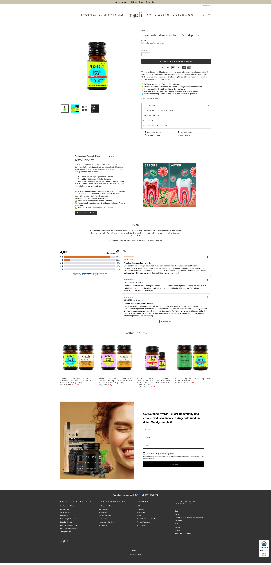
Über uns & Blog (183, 15)
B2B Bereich (179, 530)
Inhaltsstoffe (151, 115)
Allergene (149, 121)
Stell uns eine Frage (155, 126)
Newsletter (178, 520)
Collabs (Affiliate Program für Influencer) (189, 517)
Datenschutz (141, 512)
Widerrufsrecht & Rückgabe (146, 519)
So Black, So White (67, 506)
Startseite (144, 31)
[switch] (264, 554)
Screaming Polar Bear (68, 519)
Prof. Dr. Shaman (66, 522)
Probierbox (88, 15)
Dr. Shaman (64, 509)
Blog (176, 511)
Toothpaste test (65, 531)
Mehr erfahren (85, 213)
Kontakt (177, 527)
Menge (145, 50)
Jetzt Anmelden (174, 464)
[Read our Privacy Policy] (203, 456)
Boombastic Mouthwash (68, 525)
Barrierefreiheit (142, 525)
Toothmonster (103, 525)
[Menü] (267, 541)
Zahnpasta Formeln (111, 15)
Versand (139, 515)
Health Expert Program (183, 533)
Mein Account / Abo (181, 508)
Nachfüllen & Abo (158, 15)
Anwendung (149, 105)
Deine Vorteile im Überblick (159, 110)
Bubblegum (64, 515)
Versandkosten (158, 43)
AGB (138, 506)
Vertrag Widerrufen (143, 522)
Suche (177, 514)
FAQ (176, 524)
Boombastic (103, 519)
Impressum (141, 509)
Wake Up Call (65, 512)
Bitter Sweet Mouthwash (68, 528)
